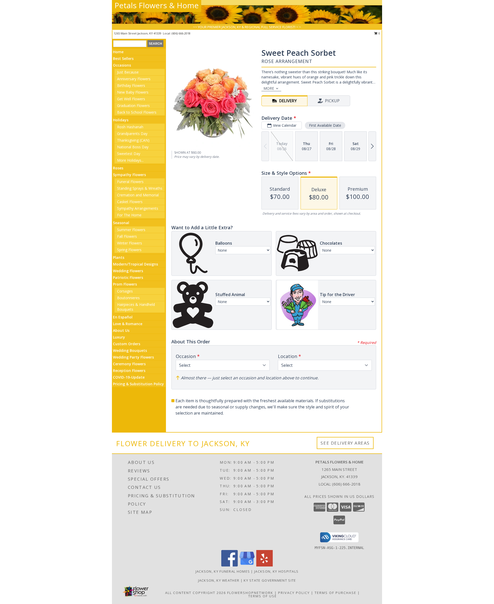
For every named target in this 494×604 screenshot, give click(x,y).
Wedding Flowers (128, 270)
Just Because (128, 72)
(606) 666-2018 (181, 33)
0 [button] (378, 33)
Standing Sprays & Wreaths (139, 188)
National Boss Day (132, 146)
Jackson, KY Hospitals (276, 571)
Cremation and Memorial (138, 195)
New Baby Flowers (132, 92)
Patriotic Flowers (128, 277)
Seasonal (121, 222)
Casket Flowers (130, 201)
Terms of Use (262, 596)
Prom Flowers (125, 284)
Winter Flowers (129, 243)
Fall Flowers (127, 236)
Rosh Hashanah (130, 126)
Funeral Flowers (130, 181)
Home (118, 51)
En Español (123, 317)
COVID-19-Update (129, 377)
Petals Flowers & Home (156, 5)
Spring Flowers (129, 249)
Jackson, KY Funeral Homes (223, 571)
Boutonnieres (128, 297)
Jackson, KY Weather (219, 580)
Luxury (119, 337)
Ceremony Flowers (129, 363)
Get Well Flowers (131, 98)
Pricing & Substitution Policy (138, 383)
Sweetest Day (128, 153)
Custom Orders (126, 343)
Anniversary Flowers (134, 78)
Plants (118, 257)
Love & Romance (127, 323)
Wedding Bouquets (130, 350)
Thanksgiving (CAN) (133, 140)
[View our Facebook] (229, 565)
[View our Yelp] (264, 565)
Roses (118, 168)
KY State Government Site (270, 580)
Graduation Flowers (133, 105)
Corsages (125, 291)
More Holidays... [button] (130, 160)
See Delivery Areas (345, 443)
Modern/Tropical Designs (135, 264)
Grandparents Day (132, 133)
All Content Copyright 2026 (195, 592)
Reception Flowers (129, 370)
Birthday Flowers (131, 85)
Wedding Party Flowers (133, 357)
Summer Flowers (131, 229)
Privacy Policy (294, 592)
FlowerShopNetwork (250, 592)
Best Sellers (123, 58)
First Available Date (325, 125)
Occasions (122, 65)
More (268, 88)
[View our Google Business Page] (247, 565)
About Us (121, 330)
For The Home (129, 215)
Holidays (120, 119)
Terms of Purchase (335, 592)
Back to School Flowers (136, 112)
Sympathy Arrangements (137, 208)
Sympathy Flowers (129, 174)
